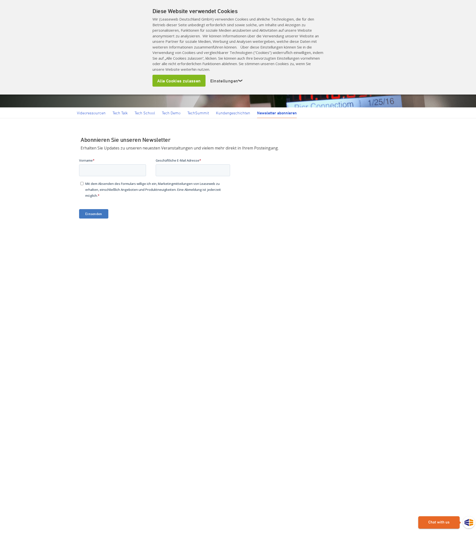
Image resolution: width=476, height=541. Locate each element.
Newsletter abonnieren (277, 113)
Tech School (145, 113)
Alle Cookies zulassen (179, 80)
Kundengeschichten (233, 113)
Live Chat (446, 522)
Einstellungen (226, 80)
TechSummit (198, 113)
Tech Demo (171, 113)
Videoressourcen (91, 113)
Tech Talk (120, 113)
